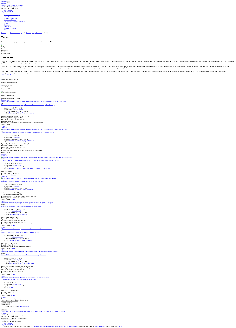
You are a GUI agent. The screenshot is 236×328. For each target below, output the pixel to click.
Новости (7, 23)
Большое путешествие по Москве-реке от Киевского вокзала (20, 232)
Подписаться (5, 304)
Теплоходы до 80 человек (34, 33)
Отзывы (6, 25)
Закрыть (3, 309)
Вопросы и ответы (41, 311)
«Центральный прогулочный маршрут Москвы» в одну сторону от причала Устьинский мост (30, 160)
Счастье (31, 113)
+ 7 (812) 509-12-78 (7, 12)
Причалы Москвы (10, 20)
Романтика (12, 113)
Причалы (11, 311)
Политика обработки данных (68, 326)
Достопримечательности (22, 311)
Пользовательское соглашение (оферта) (46, 326)
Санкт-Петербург (12, 5)
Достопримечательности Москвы (14, 21)
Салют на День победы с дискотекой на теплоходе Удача (18, 279)
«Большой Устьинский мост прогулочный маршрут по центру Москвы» (23, 255)
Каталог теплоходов (16, 33)
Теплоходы (4, 311)
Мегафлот (4, 1)
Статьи (32, 311)
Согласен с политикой (17, 306)
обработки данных (24, 306)
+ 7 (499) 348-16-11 (7, 10)
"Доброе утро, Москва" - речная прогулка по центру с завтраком (21, 206)
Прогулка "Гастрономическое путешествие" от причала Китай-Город (22, 181)
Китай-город (16, 137)
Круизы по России (10, 28)
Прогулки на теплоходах (12, 15)
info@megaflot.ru (100, 326)
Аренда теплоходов (10, 18)
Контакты (7, 26)
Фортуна (25, 113)
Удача (19, 113)
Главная (3, 33)
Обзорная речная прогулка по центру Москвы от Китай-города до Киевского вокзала (27, 132)
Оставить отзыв (6, 74)
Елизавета (37, 168)
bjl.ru (120, 326)
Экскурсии (7, 16)
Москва (3, 5)
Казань (20, 5)
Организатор (46, 168)
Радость (31, 168)
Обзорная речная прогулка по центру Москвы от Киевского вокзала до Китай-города (27, 105)
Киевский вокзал (17, 109)
